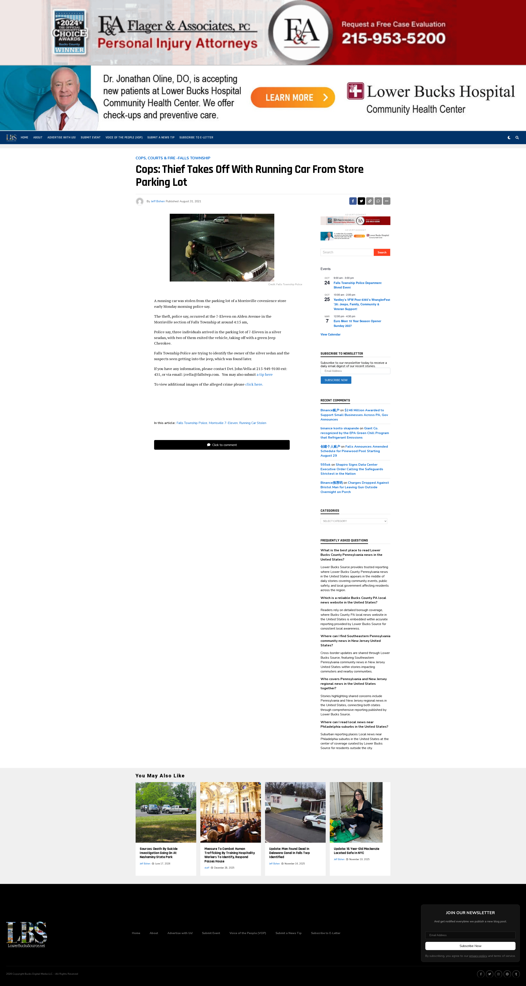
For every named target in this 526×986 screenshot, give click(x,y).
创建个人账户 (330, 446)
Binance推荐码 (332, 482)
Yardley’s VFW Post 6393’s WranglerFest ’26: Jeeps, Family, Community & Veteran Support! (362, 304)
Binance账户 (330, 410)
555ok (326, 464)
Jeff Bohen (158, 201)
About (38, 137)
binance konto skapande (340, 428)
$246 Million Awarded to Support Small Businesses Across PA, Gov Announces (354, 415)
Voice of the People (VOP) (124, 137)
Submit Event (91, 137)
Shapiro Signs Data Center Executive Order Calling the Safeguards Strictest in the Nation (352, 469)
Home (24, 137)
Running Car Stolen (252, 423)
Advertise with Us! (61, 137)
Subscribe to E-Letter (196, 137)
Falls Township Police (191, 423)
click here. (254, 384)
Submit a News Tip (160, 137)
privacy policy (478, 956)
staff (206, 867)
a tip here (265, 374)
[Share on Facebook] (353, 201)
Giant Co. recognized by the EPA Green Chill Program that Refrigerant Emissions (355, 433)
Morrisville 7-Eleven (223, 423)
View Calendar (330, 334)
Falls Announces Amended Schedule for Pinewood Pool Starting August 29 (354, 451)
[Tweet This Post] (361, 201)
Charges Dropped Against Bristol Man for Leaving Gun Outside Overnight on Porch (355, 487)
